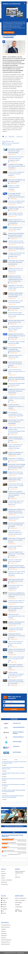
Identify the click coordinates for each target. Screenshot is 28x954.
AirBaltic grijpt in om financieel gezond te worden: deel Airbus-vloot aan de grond (16, 681)
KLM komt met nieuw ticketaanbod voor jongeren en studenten (15, 406)
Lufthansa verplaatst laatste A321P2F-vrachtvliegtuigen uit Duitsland (15, 438)
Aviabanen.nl (4, 935)
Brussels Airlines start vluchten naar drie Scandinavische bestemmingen (15, 421)
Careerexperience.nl (5, 942)
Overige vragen (18, 906)
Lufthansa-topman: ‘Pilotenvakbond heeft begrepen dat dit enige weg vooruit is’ (16, 674)
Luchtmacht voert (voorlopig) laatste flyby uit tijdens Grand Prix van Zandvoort (16, 166)
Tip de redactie (7, 144)
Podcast (4, 913)
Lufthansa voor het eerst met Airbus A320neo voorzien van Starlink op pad (15, 270)
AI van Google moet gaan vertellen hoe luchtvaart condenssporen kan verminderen (16, 195)
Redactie (3, 875)
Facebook (4, 902)
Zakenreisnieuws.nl (5, 927)
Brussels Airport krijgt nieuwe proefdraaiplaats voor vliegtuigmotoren (15, 587)
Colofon (3, 878)
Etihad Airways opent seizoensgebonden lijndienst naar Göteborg (16, 616)
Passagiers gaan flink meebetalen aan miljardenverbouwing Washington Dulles (16, 254)
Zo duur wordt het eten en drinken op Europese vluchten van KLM (16, 371)
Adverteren (3, 873)
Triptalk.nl (3, 929)
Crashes (15, 759)
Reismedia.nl (4, 933)
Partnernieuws (4, 884)
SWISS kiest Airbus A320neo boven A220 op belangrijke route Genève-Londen (16, 314)
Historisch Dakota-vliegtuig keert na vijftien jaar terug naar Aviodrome (16, 173)
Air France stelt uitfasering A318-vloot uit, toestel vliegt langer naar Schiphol (16, 524)
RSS (3, 911)
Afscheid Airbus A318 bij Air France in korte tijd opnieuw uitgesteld (15, 363)
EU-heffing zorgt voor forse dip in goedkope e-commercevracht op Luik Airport (16, 398)
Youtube (4, 906)
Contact (3, 871)
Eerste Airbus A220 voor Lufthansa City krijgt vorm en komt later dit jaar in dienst (15, 532)
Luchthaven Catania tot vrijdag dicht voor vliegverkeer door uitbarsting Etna (15, 608)
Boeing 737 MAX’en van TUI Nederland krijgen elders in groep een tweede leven (16, 221)
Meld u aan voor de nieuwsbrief (11, 143)
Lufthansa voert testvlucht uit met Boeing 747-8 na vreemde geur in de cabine (16, 651)
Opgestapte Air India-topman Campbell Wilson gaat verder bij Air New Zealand (16, 287)
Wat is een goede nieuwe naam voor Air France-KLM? (12, 836)
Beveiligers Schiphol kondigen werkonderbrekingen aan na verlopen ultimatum (15, 294)
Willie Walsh (11, 136)
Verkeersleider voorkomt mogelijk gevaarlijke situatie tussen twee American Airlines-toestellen (16, 466)
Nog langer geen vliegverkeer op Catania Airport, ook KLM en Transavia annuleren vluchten (16, 511)
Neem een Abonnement (20, 898)
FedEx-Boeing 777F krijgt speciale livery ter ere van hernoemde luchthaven (16, 540)
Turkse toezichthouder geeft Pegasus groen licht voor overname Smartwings (15, 446)
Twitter (4, 900)
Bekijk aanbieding (8, 32)
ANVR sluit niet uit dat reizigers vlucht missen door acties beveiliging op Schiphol (16, 158)
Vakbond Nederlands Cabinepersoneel (20, 872)
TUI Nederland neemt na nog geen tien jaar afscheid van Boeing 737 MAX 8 (15, 328)
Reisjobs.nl (3, 937)
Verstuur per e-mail (9, 141)
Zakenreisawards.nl (5, 944)
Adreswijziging (18, 902)
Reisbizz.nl (3, 931)
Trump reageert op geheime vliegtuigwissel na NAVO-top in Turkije (15, 666)
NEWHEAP (17, 877)
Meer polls (4, 855)
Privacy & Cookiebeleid (6, 880)
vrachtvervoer (19, 136)
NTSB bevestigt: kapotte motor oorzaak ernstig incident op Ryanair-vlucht (16, 502)
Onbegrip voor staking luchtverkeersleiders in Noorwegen (13, 187)
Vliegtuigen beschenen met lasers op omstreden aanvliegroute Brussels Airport (16, 391)
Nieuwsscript (4, 882)
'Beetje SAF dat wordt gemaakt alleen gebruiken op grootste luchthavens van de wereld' (16, 235)
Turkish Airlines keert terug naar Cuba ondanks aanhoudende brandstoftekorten (16, 262)
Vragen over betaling (20, 900)
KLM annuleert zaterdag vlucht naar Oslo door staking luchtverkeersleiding (15, 150)
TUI (16, 875)
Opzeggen (17, 904)
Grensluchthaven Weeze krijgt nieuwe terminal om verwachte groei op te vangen (15, 485)
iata (6, 136)
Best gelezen (5, 759)
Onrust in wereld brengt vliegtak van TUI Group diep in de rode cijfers (16, 658)
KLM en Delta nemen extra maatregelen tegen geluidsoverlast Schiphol (15, 349)
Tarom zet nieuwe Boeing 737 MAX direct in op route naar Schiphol (15, 643)
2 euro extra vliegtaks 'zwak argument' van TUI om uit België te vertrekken (16, 553)
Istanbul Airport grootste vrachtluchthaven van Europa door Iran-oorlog (16, 635)
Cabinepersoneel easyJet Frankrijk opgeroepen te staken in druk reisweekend (16, 573)
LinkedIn (4, 904)
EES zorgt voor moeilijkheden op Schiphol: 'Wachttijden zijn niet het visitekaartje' (16, 594)
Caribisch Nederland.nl (6, 939)
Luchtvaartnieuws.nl (5, 925)
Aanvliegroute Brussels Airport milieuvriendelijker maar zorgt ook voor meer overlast (16, 335)
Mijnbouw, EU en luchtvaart (10, 821)
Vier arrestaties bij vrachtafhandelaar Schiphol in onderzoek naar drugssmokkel (15, 414)
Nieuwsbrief (5, 898)
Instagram (4, 909)
